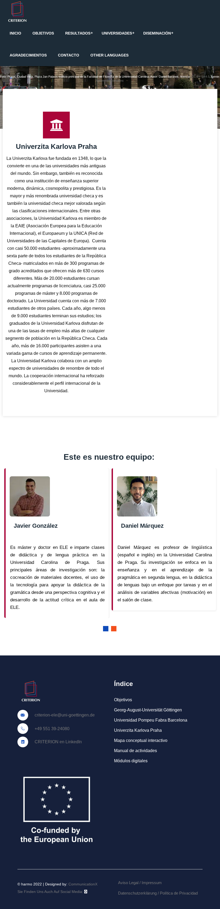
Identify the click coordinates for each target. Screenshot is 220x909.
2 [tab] (113, 628)
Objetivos (43, 33)
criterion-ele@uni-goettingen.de (64, 715)
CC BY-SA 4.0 (201, 76)
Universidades (117, 33)
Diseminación (157, 33)
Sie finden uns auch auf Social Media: (50, 891)
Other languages (109, 55)
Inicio (15, 33)
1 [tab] (105, 628)
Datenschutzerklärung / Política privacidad (158, 893)
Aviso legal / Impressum (140, 882)
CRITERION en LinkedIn (58, 742)
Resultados (77, 33)
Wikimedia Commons (110, 80)
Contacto (68, 55)
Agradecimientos (28, 55)
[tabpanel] (56, 543)
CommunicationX (82, 884)
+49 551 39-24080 (51, 728)
